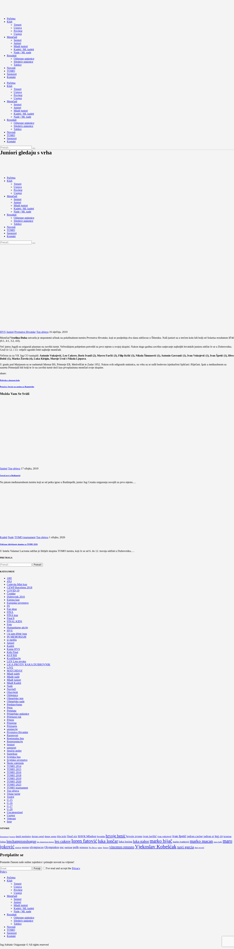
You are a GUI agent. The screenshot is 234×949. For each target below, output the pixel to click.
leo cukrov (63, 841)
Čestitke (11, 593)
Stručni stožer (14, 750)
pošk (76, 847)
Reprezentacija (15, 741)
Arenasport (4, 837)
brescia (12, 837)
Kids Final (12, 652)
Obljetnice (12, 695)
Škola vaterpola (15, 763)
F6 (8, 605)
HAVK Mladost (87, 836)
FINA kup (12, 615)
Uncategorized (15, 812)
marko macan (201, 841)
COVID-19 (13, 590)
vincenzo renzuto (121, 847)
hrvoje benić (116, 836)
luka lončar (108, 841)
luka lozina (125, 841)
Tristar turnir (13, 793)
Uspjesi (11, 815)
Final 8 (10, 618)
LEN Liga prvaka (16, 661)
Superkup (12, 753)
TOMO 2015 (14, 769)
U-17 (10, 806)
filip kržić (61, 836)
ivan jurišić (150, 836)
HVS (3, 331)
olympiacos (37, 847)
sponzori (11, 747)
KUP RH (12, 655)
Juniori (10, 331)
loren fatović (84, 841)
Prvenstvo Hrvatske (25, 331)
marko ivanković (181, 841)
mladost (18, 848)
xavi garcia (185, 847)
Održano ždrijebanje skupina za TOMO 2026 (19, 544)
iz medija (12, 639)
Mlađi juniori (14, 679)
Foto (9, 624)
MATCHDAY (15, 670)
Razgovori (12, 735)
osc (62, 847)
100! (9, 578)
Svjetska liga (14, 756)
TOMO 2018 (14, 775)
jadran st (209, 836)
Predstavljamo (14, 704)
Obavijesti (12, 692)
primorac (83, 847)
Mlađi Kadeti (14, 683)
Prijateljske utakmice (18, 713)
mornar (25, 847)
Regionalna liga (15, 738)
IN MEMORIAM (16, 636)
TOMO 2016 (14, 772)
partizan (68, 847)
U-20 (10, 809)
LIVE (10, 667)
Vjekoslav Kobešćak (155, 846)
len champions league (45, 842)
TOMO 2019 (14, 778)
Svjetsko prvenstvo (17, 760)
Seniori (11, 744)
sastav (100, 848)
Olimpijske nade (15, 701)
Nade (11, 537)
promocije (12, 729)
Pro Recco (93, 848)
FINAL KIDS (14, 621)
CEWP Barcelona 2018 (19, 587)
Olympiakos (51, 847)
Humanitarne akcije (17, 627)
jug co (219, 836)
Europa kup (13, 599)
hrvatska (101, 836)
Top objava (42, 331)
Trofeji (10, 796)
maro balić (218, 842)
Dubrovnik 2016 (16, 596)
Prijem (10, 719)
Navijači (11, 689)
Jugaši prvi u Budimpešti (10, 475)
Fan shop (12, 609)
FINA (10, 612)
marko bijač (161, 841)
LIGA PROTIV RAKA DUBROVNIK (28, 664)
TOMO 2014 (14, 766)
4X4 (9, 581)
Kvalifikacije (14, 658)
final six (72, 836)
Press (10, 707)
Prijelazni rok (14, 716)
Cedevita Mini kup (17, 584)
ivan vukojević (164, 836)
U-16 (10, 803)
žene (9, 821)
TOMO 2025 (14, 784)
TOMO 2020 (14, 781)
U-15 (10, 800)
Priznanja (12, 726)
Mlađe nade (13, 676)
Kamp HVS (13, 649)
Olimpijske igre (15, 698)
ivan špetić (179, 836)
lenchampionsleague (21, 841)
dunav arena (50, 836)
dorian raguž (38, 836)
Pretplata (11, 710)
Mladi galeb (13, 673)
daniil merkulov (23, 836)
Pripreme (12, 723)
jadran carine (195, 836)
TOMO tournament (24, 537)
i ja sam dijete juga (17, 633)
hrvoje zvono (134, 836)
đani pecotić (199, 848)
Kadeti (3, 537)
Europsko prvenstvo (18, 602)
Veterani (11, 818)
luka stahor (141, 841)
